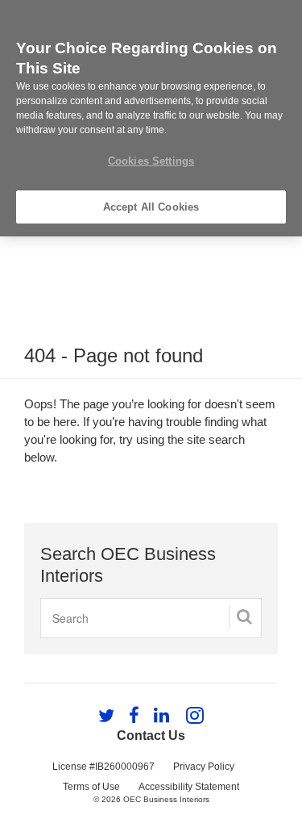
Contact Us (151, 735)
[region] (151, 118)
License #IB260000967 (103, 766)
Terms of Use (91, 786)
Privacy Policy (203, 766)
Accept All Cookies (151, 207)
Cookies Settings (151, 161)
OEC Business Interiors (166, 799)
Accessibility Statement (189, 786)
